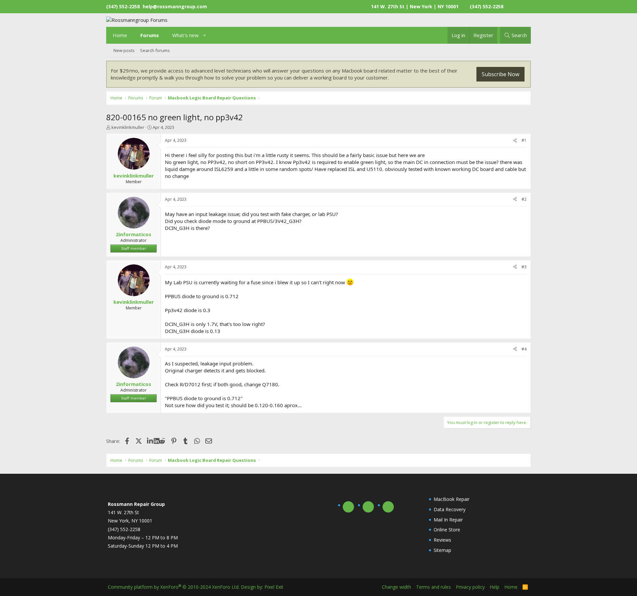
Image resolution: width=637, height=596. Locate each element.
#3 (524, 267)
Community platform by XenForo (174, 587)
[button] (205, 35)
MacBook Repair (451, 499)
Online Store (447, 529)
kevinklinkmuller (127, 127)
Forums (149, 35)
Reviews (442, 540)
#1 (524, 140)
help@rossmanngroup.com (175, 6)
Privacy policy (470, 587)
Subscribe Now (500, 74)
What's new (185, 35)
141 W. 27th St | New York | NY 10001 (415, 6)
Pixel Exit (273, 587)
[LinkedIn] (150, 441)
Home (120, 35)
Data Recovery (449, 509)
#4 (524, 349)
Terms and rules (433, 587)
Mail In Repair (448, 519)
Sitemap (442, 550)
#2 (524, 199)
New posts (124, 50)
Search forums (155, 50)
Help (494, 587)
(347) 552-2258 (486, 6)
